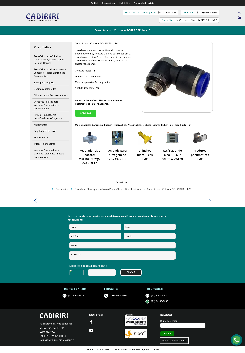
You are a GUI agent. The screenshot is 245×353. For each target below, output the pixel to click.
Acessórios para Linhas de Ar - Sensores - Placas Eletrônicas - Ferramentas (50, 73)
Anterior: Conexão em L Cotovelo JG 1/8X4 (36, 200)
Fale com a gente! (236, 342)
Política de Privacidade (174, 340)
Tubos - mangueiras (44, 143)
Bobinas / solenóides (45, 88)
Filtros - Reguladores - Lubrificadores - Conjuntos (48, 116)
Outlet (94, 3)
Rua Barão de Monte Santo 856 (56, 323)
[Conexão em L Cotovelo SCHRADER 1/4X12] (42, 18)
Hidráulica (124, 3)
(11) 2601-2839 (168, 12)
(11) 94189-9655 (187, 20)
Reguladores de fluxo (45, 131)
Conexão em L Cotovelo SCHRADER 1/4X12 (122, 30)
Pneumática (108, 3)
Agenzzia (145, 349)
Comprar (85, 113)
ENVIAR (131, 272)
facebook (91, 322)
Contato (240, 17)
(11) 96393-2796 (208, 12)
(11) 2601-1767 (209, 20)
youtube (91, 330)
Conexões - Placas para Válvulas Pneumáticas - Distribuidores (46, 105)
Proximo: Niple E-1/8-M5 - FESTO (209, 200)
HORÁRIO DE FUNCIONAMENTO (57, 340)
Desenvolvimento (133, 349)
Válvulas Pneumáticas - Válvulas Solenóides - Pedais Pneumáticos (49, 154)
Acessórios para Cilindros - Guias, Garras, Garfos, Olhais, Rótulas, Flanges (49, 60)
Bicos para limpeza (44, 82)
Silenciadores (41, 137)
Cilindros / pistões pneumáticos (51, 95)
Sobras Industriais (144, 3)
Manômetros (40, 124)
